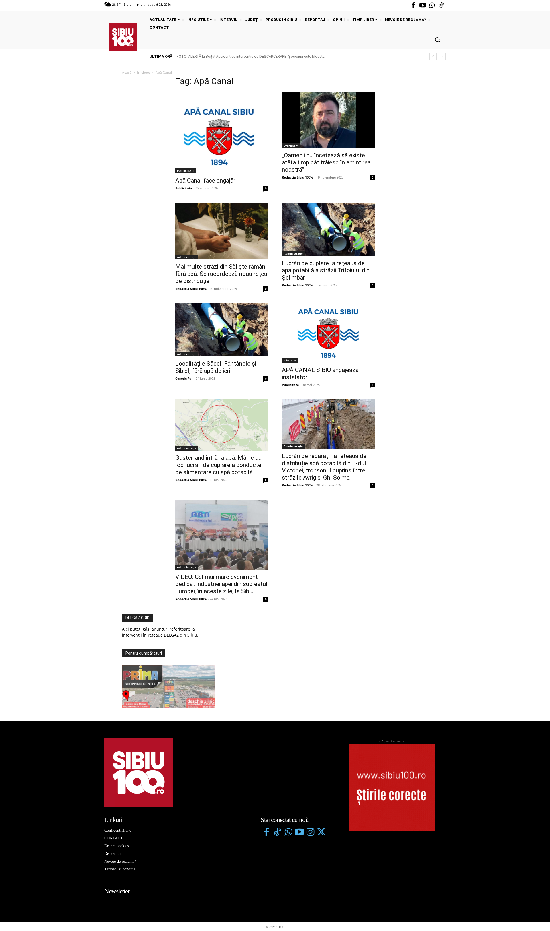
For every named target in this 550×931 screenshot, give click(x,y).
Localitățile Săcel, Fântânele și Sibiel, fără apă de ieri (215, 367)
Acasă (127, 72)
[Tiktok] (441, 5)
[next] (442, 56)
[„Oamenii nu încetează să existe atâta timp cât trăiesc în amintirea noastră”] (328, 120)
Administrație (186, 257)
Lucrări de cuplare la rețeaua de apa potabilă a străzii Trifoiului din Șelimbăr (326, 270)
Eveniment (291, 145)
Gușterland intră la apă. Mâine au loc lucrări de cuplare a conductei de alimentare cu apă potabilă (218, 465)
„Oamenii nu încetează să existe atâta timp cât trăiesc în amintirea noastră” (326, 162)
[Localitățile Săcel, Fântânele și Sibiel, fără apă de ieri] (221, 329)
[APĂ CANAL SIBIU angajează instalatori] (328, 333)
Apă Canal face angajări (206, 180)
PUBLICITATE (186, 171)
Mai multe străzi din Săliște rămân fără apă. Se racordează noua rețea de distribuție (221, 273)
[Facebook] (413, 5)
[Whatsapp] (432, 5)
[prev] (433, 56)
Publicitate (183, 188)
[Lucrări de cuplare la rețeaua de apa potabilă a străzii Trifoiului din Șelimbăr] (328, 229)
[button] (437, 39)
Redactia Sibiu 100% (297, 177)
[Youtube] (422, 5)
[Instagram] (310, 832)
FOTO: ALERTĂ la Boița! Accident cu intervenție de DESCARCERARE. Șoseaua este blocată (251, 56)
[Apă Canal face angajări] (221, 132)
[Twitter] (321, 832)
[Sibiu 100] (123, 37)
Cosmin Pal (183, 378)
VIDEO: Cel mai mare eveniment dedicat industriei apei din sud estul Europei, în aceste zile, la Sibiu (221, 584)
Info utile (290, 360)
